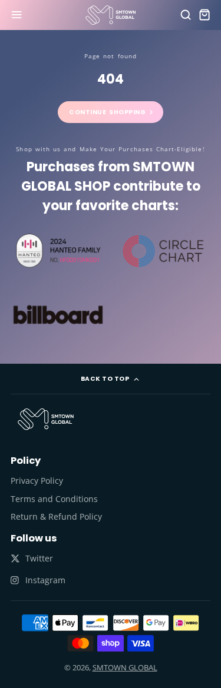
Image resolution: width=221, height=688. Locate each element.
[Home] (110, 15)
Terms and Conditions (54, 498)
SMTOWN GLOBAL (125, 667)
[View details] (46, 419)
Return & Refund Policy (56, 516)
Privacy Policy (37, 480)
